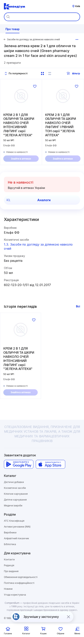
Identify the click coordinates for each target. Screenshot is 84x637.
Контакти (9, 559)
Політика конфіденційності (19, 582)
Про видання (11, 571)
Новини (8, 588)
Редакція (9, 565)
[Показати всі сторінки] (77, 39)
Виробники (10, 532)
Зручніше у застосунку (41, 617)
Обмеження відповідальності (21, 577)
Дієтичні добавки (14, 482)
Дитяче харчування (15, 499)
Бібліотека (10, 544)
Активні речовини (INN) (17, 526)
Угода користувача (15, 594)
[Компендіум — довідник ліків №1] (14, 6)
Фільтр (76, 73)
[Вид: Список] (49, 73)
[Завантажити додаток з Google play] (18, 464)
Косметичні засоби (15, 487)
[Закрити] (68, 617)
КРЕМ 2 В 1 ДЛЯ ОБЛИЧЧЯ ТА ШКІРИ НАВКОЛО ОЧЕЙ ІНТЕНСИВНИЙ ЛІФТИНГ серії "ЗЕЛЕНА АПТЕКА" (18, 125)
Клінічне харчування (16, 493)
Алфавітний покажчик (16, 538)
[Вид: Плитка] (42, 73)
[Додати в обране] (35, 86)
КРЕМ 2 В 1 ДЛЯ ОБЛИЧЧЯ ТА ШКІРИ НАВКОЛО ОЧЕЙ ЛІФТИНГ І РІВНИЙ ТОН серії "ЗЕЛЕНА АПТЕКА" (60, 125)
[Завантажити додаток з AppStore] (50, 464)
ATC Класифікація (14, 520)
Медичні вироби (13, 505)
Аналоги (44, 200)
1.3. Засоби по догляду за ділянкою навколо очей (38, 246)
